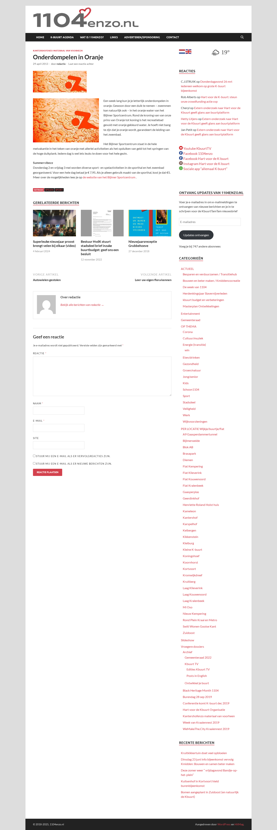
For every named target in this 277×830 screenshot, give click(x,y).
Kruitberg (189, 581)
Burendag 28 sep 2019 (197, 697)
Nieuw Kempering (194, 613)
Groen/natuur (192, 370)
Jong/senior (190, 376)
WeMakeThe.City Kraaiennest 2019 (206, 729)
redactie (61, 63)
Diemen (188, 460)
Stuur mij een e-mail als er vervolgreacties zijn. (73, 456)
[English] (188, 51)
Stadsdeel (189, 402)
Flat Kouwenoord (194, 479)
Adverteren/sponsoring (142, 37)
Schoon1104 (191, 389)
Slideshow (187, 640)
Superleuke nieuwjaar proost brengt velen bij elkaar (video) (54, 244)
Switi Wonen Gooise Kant (199, 626)
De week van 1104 (195, 287)
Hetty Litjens (189, 119)
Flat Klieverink (192, 472)
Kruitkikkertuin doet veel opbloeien (204, 753)
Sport (186, 396)
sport (59, 189)
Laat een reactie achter (81, 63)
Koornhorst (190, 562)
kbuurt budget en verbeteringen (203, 300)
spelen (49, 189)
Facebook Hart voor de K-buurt (206, 159)
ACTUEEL (187, 268)
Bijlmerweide (191, 440)
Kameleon (189, 511)
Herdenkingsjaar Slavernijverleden (205, 293)
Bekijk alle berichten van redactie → (82, 304)
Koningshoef (191, 556)
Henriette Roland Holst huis (201, 504)
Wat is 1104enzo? (92, 37)
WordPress (224, 824)
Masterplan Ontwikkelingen (201, 306)
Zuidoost (189, 633)
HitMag (239, 824)
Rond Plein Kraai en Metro (200, 620)
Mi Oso (187, 607)
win (187, 350)
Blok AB (188, 447)
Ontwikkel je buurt (197, 683)
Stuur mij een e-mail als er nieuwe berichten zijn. (74, 463)
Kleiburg (188, 543)
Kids (186, 383)
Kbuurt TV (191, 664)
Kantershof (190, 517)
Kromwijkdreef (192, 575)
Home (40, 37)
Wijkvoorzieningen (195, 421)
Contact (172, 37)
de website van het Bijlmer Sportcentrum (109, 177)
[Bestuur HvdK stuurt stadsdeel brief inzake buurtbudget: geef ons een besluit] (102, 224)
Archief (187, 652)
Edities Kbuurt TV (198, 669)
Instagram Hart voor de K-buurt (206, 164)
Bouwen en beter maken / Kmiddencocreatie (211, 280)
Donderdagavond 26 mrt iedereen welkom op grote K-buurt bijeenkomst (206, 86)
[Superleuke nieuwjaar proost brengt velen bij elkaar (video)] (54, 224)
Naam (38, 403)
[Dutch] (182, 51)
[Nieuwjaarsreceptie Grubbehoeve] (150, 224)
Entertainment (190, 313)
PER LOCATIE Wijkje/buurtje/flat (202, 429)
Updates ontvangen (196, 235)
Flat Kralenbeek (193, 485)
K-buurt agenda (62, 37)
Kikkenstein (190, 536)
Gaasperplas (191, 492)
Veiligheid (189, 408)
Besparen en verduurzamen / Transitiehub (210, 274)
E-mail (38, 420)
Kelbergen (189, 530)
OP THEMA (188, 326)
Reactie (39, 353)
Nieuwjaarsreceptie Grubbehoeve (143, 244)
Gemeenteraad (190, 320)
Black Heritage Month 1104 (201, 690)
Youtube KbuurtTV (197, 148)
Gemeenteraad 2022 (198, 657)
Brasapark (189, 453)
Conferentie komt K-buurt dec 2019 (206, 703)
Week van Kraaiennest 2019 (201, 722)
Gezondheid (191, 364)
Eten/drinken (191, 357)
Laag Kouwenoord (195, 594)
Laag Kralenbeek (193, 600)
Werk (186, 415)
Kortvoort (189, 568)
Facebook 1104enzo (198, 153)
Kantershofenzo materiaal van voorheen (58, 50)
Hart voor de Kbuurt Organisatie (204, 709)
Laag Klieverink (193, 588)
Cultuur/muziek (193, 338)
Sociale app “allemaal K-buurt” (205, 169)
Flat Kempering (193, 466)
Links (114, 37)
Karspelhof (190, 524)
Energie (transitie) (194, 344)
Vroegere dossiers (192, 646)
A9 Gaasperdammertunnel (200, 434)
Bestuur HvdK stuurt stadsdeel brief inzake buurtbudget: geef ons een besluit (100, 248)
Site (36, 438)
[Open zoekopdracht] (242, 37)
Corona (188, 332)
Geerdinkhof (191, 498)
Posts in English (197, 675)
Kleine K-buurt (192, 549)
